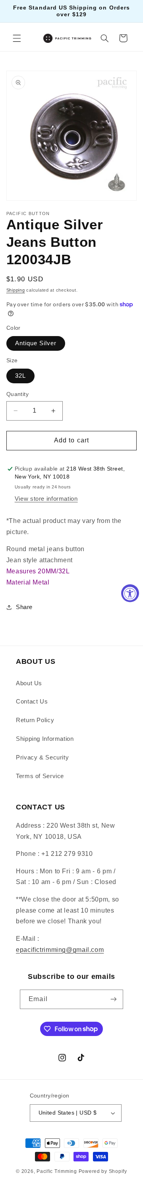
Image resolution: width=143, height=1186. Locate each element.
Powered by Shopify (103, 1171)
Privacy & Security (42, 757)
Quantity (17, 394)
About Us (29, 683)
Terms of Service (40, 776)
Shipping (15, 290)
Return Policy (35, 720)
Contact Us (32, 701)
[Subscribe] (113, 999)
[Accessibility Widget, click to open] (130, 593)
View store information (46, 499)
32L (20, 376)
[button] (17, 38)
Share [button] (24, 607)
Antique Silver (36, 343)
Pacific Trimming (57, 1171)
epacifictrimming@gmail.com (60, 949)
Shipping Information (45, 739)
